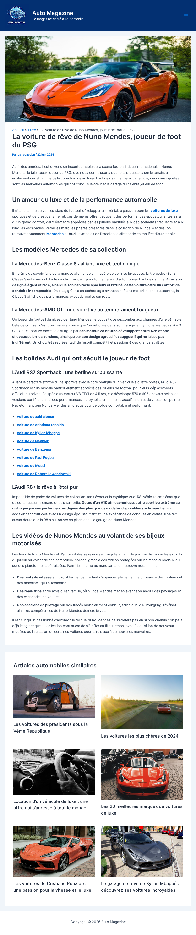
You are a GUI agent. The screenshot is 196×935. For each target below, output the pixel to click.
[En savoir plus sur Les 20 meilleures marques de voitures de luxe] (142, 774)
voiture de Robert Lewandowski (44, 474)
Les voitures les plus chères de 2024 (140, 736)
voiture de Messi (31, 466)
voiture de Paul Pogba (35, 457)
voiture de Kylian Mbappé (38, 433)
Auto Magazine (52, 13)
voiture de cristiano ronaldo (40, 425)
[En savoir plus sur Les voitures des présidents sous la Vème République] (54, 696)
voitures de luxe (164, 210)
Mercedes (55, 234)
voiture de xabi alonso (35, 416)
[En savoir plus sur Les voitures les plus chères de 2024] (142, 702)
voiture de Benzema (34, 449)
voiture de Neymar (33, 441)
